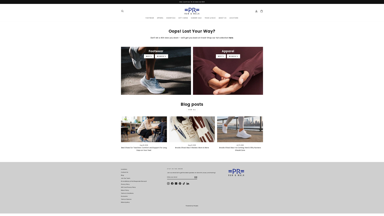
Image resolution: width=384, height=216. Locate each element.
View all (192, 109)
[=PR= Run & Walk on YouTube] (176, 183)
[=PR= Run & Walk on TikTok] (184, 183)
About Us (222, 18)
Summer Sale (196, 18)
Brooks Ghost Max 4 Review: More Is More (192, 147)
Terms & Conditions (127, 193)
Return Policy (125, 190)
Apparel (160, 18)
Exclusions (124, 196)
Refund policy (125, 202)
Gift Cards (183, 18)
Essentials (171, 18)
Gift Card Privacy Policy (128, 187)
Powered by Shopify (192, 206)
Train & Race (210, 18)
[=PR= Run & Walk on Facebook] (172, 183)
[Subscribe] (195, 177)
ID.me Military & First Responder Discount (134, 181)
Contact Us (124, 172)
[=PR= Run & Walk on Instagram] (168, 183)
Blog (122, 175)
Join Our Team (125, 178)
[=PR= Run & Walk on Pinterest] (180, 183)
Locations (234, 18)
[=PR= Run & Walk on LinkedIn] (188, 183)
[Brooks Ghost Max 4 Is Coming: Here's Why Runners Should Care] (240, 129)
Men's (149, 56)
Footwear (150, 18)
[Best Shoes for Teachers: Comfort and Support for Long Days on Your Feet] (144, 129)
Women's (161, 56)
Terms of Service (126, 199)
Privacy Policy (125, 184)
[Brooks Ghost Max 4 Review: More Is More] (192, 129)
